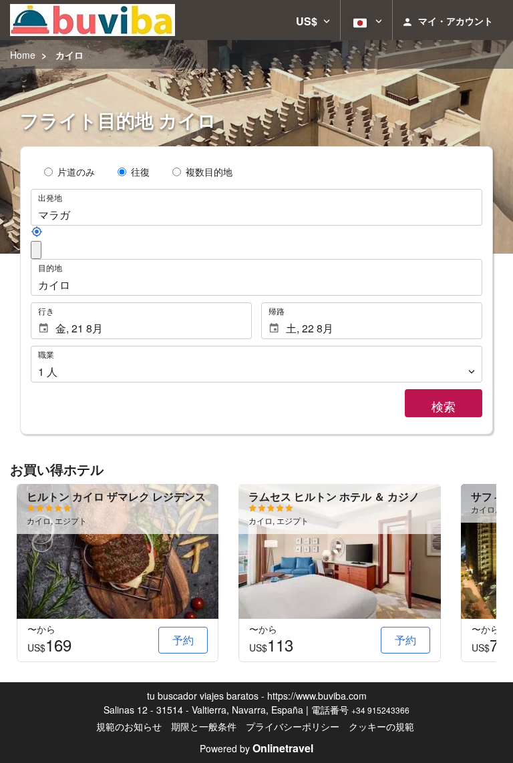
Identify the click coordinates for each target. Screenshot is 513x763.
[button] (313, 20)
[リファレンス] (37, 233)
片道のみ (76, 171)
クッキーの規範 (381, 726)
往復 (140, 171)
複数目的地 (209, 171)
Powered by (256, 748)
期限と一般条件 (203, 726)
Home (22, 54)
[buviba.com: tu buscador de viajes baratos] (92, 20)
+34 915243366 (380, 710)
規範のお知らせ (129, 726)
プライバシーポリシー (292, 726)
